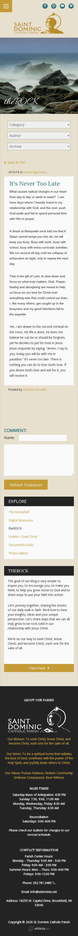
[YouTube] (62, 6)
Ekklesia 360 (39, 929)
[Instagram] (53, 6)
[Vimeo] (71, 6)
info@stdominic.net (43, 892)
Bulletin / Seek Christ (23, 536)
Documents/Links (21, 545)
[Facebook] (45, 6)
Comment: (15, 430)
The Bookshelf (19, 512)
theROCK (15, 528)
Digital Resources (21, 520)
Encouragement (34, 172)
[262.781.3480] (53, 883)
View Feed (37, 668)
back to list (15, 163)
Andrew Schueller (35, 389)
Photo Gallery (18, 553)
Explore (17, 501)
